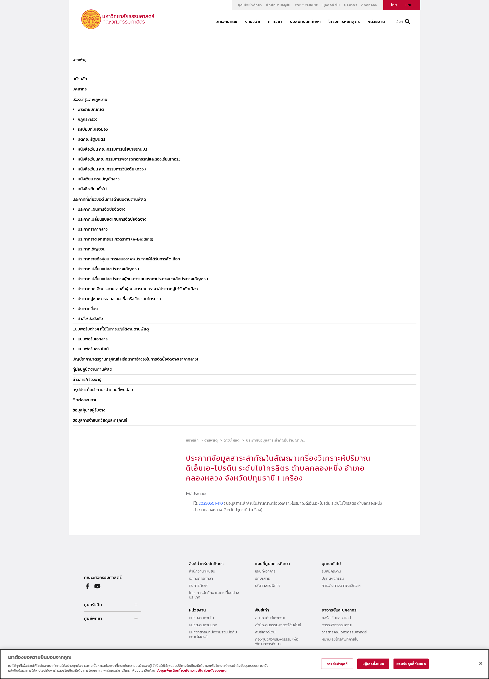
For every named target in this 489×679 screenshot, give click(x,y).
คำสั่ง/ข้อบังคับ (90, 318)
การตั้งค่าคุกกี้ (337, 663)
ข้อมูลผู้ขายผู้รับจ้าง (89, 410)
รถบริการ (262, 578)
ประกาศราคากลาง (92, 229)
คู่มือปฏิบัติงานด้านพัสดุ (92, 369)
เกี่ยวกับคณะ (226, 21)
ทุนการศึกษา (198, 585)
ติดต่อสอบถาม (85, 400)
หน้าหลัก (80, 79)
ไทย (394, 5)
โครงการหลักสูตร (344, 21)
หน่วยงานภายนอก (203, 625)
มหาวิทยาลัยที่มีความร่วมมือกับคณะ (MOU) (213, 634)
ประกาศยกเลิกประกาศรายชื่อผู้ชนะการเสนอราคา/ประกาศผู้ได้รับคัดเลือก (138, 289)
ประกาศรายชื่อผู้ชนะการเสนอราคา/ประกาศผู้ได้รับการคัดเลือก (129, 259)
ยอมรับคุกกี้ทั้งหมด (411, 663)
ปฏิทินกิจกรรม (333, 578)
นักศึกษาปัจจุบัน (278, 5)
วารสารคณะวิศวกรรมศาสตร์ (344, 632)
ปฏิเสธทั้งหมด (373, 663)
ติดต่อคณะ (369, 5)
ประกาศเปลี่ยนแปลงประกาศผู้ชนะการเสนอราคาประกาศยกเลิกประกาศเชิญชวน (143, 279)
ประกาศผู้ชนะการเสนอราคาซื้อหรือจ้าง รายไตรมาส (119, 299)
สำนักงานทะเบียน (202, 571)
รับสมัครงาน (331, 571)
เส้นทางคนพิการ (267, 585)
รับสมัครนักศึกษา (305, 21)
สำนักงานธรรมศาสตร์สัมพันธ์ (278, 625)
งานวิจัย (252, 21)
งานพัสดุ (211, 440)
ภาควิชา (275, 21)
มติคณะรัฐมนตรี (91, 139)
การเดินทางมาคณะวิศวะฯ (341, 585)
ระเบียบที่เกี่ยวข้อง (93, 129)
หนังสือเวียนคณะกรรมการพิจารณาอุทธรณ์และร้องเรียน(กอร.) (129, 159)
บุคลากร (350, 5)
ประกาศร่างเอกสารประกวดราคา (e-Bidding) (115, 239)
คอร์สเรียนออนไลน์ (336, 618)
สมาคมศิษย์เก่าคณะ (270, 618)
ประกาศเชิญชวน (91, 249)
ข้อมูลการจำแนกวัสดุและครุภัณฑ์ (100, 420)
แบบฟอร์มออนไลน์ (93, 349)
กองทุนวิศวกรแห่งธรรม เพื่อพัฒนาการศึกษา (276, 641)
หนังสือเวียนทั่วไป (92, 189)
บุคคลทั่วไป (331, 5)
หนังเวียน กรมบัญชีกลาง (98, 179)
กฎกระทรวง (87, 119)
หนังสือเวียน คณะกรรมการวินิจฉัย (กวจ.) (112, 169)
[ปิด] (480, 663)
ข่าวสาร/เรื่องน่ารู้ (87, 379)
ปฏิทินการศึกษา (201, 578)
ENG (409, 5)
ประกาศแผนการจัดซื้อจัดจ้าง (101, 209)
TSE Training (306, 5)
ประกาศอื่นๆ (88, 308)
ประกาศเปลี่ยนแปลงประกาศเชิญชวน (108, 269)
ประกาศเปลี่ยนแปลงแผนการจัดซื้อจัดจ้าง (112, 219)
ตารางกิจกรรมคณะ (337, 625)
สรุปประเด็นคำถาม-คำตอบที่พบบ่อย (103, 390)
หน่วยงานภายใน (201, 618)
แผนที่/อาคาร (265, 571)
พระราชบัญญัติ (91, 109)
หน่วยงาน (376, 21)
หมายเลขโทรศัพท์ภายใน (340, 639)
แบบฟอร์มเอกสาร (92, 339)
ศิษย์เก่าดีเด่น (265, 632)
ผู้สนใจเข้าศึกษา (250, 5)
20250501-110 (211, 503)
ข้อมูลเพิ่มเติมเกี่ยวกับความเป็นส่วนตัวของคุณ (191, 670)
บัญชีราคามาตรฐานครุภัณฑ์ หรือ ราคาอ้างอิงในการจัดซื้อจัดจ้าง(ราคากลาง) (135, 359)
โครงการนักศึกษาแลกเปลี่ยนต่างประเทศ (214, 595)
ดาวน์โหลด (231, 440)
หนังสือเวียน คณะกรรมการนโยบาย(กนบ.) (112, 149)
